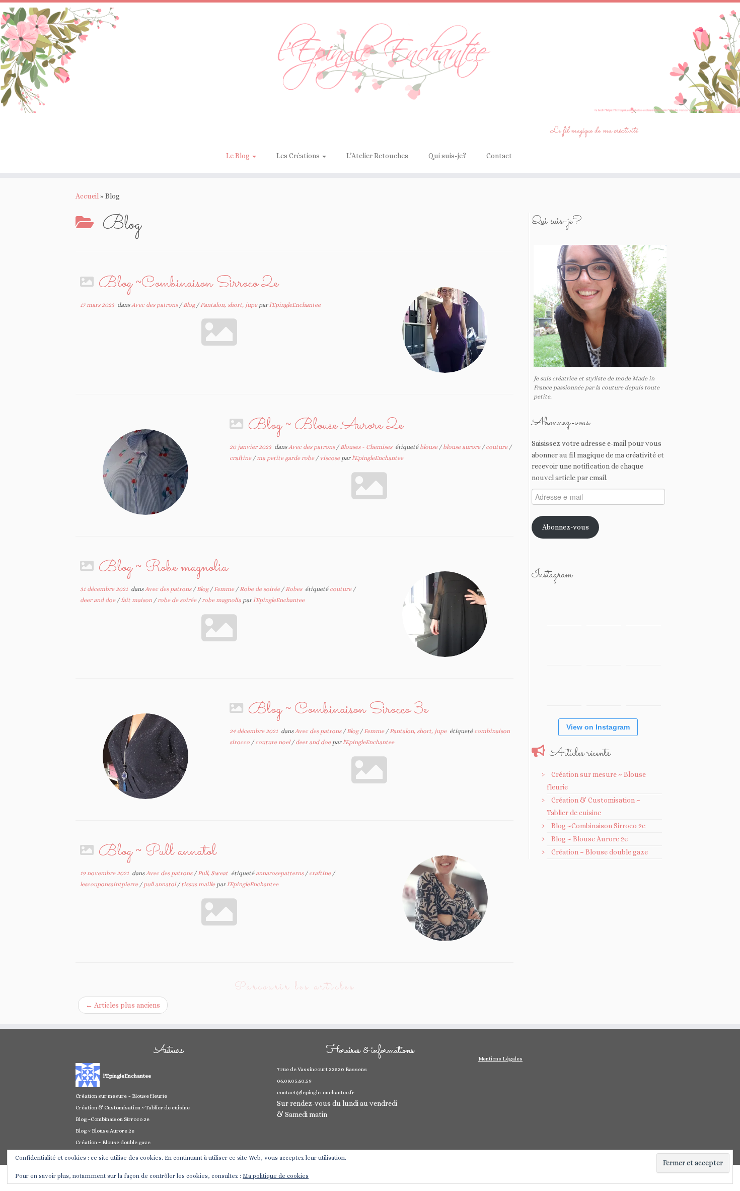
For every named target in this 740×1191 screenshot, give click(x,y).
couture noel (273, 742)
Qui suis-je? (447, 156)
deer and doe (98, 600)
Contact (499, 156)
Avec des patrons (155, 304)
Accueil (87, 196)
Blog (189, 304)
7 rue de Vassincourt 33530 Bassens (322, 1069)
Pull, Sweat (214, 873)
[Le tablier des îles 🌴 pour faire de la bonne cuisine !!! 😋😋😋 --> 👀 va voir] (564, 647)
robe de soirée (178, 600)
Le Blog (238, 156)
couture (497, 446)
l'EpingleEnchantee (295, 304)
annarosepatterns (280, 873)
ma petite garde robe (286, 457)
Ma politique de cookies (276, 1175)
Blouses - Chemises (367, 446)
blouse (429, 446)
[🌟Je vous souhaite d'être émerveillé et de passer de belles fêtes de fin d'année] (603, 688)
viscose (330, 457)
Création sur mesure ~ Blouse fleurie (121, 1096)
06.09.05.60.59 (294, 1081)
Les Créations (298, 156)
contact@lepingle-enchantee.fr (315, 1092)
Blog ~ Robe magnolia (163, 567)
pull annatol (160, 884)
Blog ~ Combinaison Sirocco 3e (338, 709)
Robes (294, 588)
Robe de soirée (260, 588)
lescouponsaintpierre (109, 884)
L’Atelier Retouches (377, 156)
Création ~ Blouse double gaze (599, 852)
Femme (225, 588)
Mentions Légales (500, 1058)
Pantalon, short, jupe (229, 304)
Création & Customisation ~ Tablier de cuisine (133, 1107)
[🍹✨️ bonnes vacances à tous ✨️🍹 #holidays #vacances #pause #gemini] (564, 607)
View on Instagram (598, 727)
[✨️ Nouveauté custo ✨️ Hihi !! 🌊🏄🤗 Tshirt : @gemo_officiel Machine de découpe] (603, 607)
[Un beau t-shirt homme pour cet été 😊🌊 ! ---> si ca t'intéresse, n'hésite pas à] (603, 647)
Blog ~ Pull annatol (157, 852)
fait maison (137, 600)
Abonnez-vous (565, 527)
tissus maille (198, 884)
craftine (241, 457)
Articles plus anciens (123, 1005)
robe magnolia (222, 600)
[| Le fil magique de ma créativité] (370, 60)
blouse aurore (462, 446)
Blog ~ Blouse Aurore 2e (325, 425)
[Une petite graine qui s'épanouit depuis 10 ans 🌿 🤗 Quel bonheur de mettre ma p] (643, 647)
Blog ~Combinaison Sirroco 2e (188, 283)
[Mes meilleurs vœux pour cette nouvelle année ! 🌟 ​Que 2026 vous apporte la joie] (564, 688)
